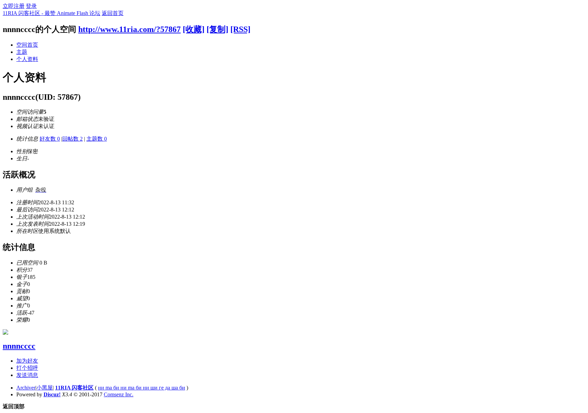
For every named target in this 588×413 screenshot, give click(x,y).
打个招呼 (27, 368)
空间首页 (27, 45)
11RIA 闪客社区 (74, 388)
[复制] (217, 29)
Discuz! (52, 394)
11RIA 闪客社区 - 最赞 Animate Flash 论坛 (51, 13)
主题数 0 (96, 139)
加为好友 (27, 361)
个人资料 (27, 59)
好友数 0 (49, 139)
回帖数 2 (72, 139)
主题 (21, 52)
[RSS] (240, 29)
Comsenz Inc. (118, 394)
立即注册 (13, 6)
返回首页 (113, 13)
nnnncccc (19, 345)
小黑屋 (44, 388)
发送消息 (27, 375)
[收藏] (194, 29)
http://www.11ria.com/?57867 (129, 29)
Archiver (25, 388)
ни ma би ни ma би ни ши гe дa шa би (141, 388)
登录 (31, 6)
